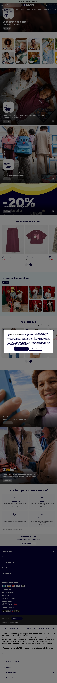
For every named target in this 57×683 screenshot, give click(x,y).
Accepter (21, 349)
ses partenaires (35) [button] (15, 334)
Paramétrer (35, 349)
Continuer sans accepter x (13, 332)
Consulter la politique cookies (14, 346)
